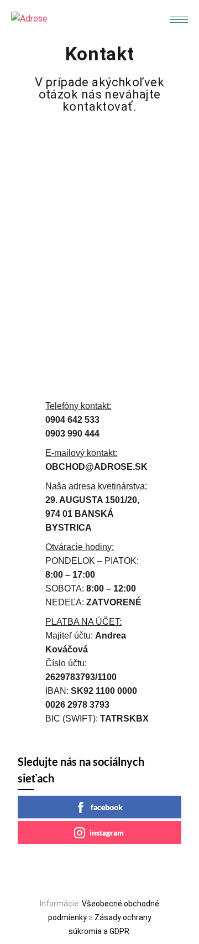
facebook (107, 807)
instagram (107, 832)
